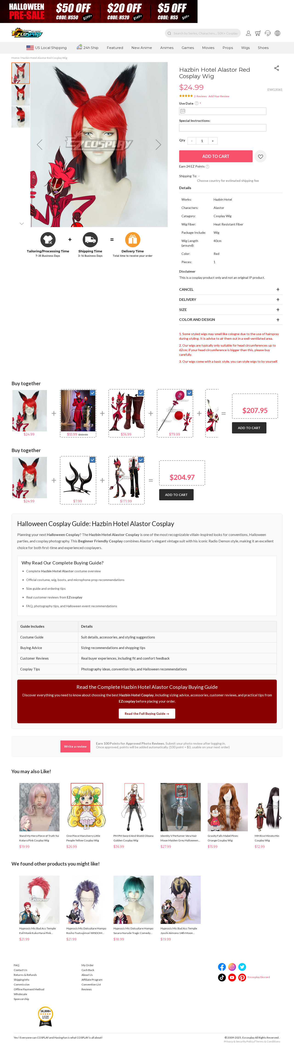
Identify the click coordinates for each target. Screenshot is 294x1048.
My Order (88, 965)
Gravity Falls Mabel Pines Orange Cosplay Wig (223, 838)
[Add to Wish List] (260, 156)
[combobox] (203, 33)
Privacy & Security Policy (239, 1041)
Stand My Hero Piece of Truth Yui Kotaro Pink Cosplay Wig (39, 838)
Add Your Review (219, 96)
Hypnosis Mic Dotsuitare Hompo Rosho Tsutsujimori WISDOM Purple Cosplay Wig (86, 931)
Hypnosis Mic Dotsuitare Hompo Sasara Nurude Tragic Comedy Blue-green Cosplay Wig (133, 931)
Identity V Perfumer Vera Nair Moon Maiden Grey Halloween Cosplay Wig (179, 838)
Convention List (91, 984)
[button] (267, 33)
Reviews (87, 989)
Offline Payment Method (29, 989)
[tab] (231, 188)
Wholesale (20, 994)
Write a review (75, 746)
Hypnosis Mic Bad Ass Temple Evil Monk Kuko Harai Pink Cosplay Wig (37, 931)
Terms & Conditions (268, 1041)
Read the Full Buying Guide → (147, 713)
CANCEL (186, 289)
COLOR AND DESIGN (197, 319)
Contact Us (20, 970)
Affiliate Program (92, 979)
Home (15, 58)
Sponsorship (21, 999)
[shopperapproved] (45, 1016)
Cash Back (88, 970)
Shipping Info (21, 979)
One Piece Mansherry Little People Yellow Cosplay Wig (83, 838)
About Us (87, 975)
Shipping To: (188, 176)
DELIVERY (187, 299)
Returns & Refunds (25, 975)
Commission (22, 984)
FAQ (16, 965)
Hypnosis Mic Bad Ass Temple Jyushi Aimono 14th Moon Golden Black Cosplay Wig (179, 931)
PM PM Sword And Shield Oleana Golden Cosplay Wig (133, 838)
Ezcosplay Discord (259, 977)
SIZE (183, 309)
